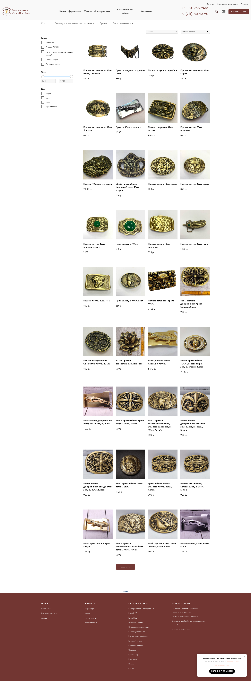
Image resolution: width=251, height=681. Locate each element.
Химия (87, 613)
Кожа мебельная (135, 641)
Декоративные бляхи (123, 23)
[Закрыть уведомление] (244, 656)
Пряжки (103, 23)
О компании (46, 608)
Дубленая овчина (135, 622)
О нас (210, 3)
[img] (216, 12)
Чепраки (132, 650)
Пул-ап (131, 664)
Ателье (244, 3)
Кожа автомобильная (137, 645)
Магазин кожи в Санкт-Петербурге (21, 12)
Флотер (131, 668)
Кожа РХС (132, 618)
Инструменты (90, 618)
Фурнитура (89, 608)
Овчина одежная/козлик (138, 627)
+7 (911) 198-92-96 (194, 14)
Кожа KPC (132, 613)
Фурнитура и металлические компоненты (74, 23)
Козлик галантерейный (138, 636)
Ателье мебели (91, 622)
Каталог (45, 23)
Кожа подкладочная (136, 631)
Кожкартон (133, 659)
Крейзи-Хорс (133, 654)
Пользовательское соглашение (185, 616)
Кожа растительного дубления (141, 608)
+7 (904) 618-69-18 (194, 8)
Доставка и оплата (227, 3)
